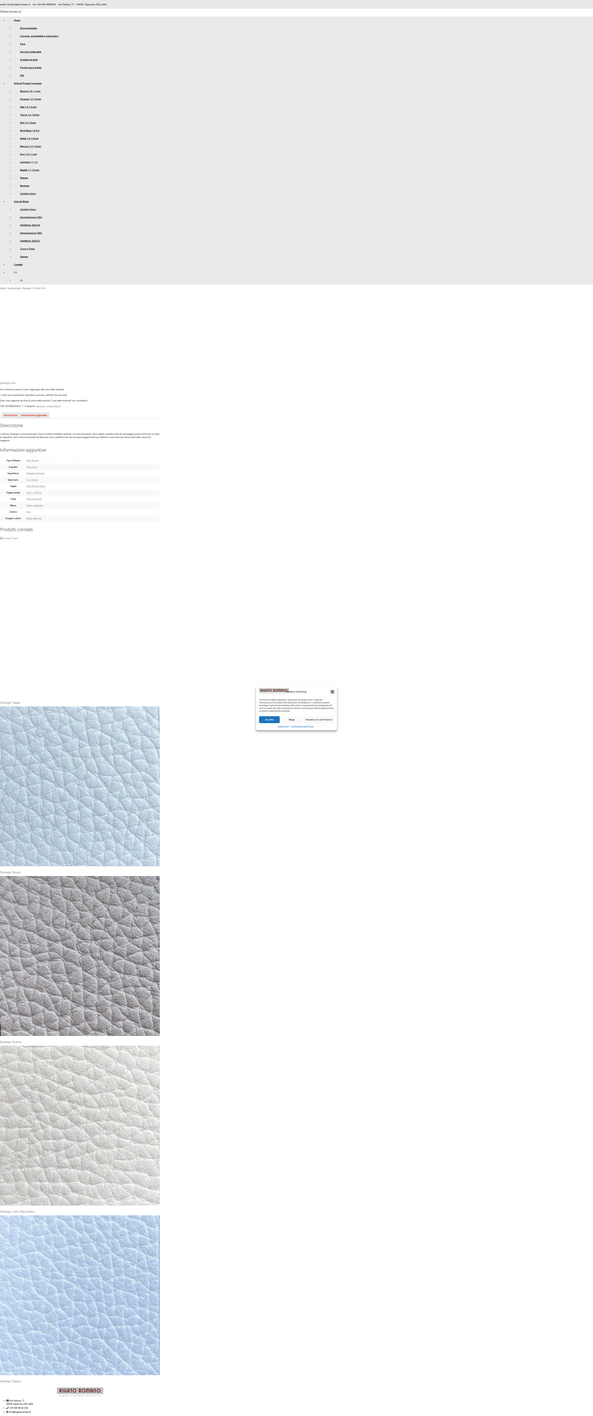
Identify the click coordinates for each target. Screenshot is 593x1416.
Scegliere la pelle (29, 60)
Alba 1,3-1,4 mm (28, 107)
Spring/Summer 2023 (31, 233)
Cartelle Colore (28, 194)
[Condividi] (582, 3)
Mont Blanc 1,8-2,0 (29, 130)
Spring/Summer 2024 (31, 217)
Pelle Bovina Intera (35, 486)
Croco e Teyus (27, 249)
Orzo (28, 511)
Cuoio (29, 518)
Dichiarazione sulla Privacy (302, 726)
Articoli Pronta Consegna (28, 83)
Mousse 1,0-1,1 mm (30, 91)
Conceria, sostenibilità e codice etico (39, 36)
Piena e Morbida (34, 505)
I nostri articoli (14, 288)
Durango (27, 288)
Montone (24, 186)
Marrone (37, 518)
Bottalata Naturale (35, 473)
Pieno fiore (31, 467)
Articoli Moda (21, 201)
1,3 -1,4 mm (32, 479)
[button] (332, 691)
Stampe (24, 178)
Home (17, 20)
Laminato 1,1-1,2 (28, 162)
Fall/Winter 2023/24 (30, 225)
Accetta (269, 719)
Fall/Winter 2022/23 (30, 241)
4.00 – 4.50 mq (34, 492)
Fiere (22, 44)
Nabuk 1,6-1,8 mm (29, 138)
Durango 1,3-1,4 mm (30, 99)
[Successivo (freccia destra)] (587, 708)
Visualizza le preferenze (318, 719)
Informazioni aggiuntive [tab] (34, 415)
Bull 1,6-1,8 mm (28, 123)
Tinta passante (34, 499)
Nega (292, 719)
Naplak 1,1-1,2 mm (29, 170)
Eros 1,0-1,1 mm (28, 154)
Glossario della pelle (30, 52)
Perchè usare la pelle (31, 67)
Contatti (18, 264)
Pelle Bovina (32, 460)
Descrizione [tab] (10, 415)
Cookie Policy (283, 726)
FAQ (22, 75)
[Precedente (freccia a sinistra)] (5, 708)
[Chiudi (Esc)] (589, 3)
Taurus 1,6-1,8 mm (29, 115)
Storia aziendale (28, 28)
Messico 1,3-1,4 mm (30, 146)
